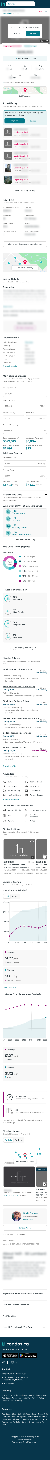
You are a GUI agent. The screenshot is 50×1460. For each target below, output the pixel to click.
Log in (17, 33)
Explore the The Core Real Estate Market (23, 1293)
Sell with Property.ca (27, 1414)
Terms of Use (7, 1400)
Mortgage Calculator (12, 1419)
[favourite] (40, 12)
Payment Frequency (10, 425)
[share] (46, 12)
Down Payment (9, 400)
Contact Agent (25, 1228)
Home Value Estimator (37, 1416)
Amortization (30, 412)
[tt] (4, 1362)
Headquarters (29, 1395)
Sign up (33, 33)
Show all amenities (11, 799)
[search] (20, 3)
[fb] (8, 1362)
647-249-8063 (28, 1219)
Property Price (9, 388)
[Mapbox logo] (9, 1163)
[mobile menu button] (46, 4)
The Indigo (7, 13)
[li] (17, 1362)
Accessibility (24, 1398)
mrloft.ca (17, 1395)
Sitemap (18, 1400)
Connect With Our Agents (14, 1416)
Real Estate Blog (9, 1414)
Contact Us (43, 1414)
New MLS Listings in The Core (18, 1327)
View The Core (9, 987)
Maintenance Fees (9, 458)
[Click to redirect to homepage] (3, 4)
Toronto (16, 13)
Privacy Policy (38, 1398)
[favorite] (32, 842)
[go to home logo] (15, 1344)
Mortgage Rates (30, 1419)
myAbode (19, 1349)
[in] (13, 1362)
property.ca (7, 1395)
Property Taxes (8, 470)
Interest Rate (8, 412)
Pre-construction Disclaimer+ (25, 1442)
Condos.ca (6, 1349)
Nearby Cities (9, 1316)
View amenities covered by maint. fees (25, 244)
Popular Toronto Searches (16, 1305)
